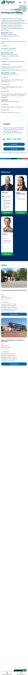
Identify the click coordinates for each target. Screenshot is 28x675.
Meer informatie (14, 314)
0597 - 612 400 (13, 139)
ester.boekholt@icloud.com (8, 50)
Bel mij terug (14, 144)
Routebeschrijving (5, 299)
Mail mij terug (14, 149)
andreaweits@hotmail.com (8, 68)
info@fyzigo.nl (22, 70)
